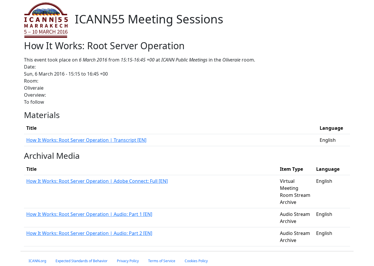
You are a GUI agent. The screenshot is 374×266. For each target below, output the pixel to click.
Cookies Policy (196, 260)
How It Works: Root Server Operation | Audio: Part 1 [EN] (89, 214)
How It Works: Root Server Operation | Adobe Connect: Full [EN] (97, 181)
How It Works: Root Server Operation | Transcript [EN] (86, 140)
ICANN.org (37, 260)
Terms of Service (161, 260)
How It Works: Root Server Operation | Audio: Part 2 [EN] (89, 233)
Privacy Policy (128, 260)
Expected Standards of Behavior (82, 260)
